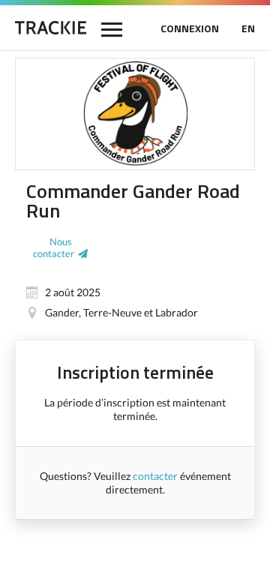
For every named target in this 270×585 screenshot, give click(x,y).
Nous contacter (53, 248)
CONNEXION (189, 28)
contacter (155, 476)
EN (248, 28)
